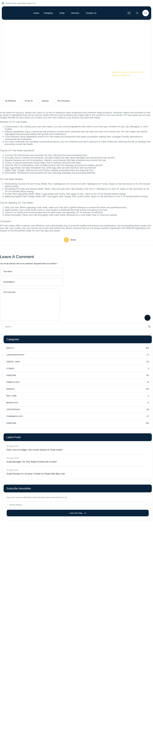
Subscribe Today (76, 513)
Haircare (45, 101)
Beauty (77, 348)
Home (114, 69)
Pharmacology (77, 416)
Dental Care (77, 362)
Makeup (77, 389)
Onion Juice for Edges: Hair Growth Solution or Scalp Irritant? (35, 450)
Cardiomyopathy (77, 355)
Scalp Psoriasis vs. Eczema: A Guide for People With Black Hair (36, 474)
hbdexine (12, 101)
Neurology (77, 402)
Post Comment (147, 318)
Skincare (77, 423)
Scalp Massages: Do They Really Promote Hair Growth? (32, 462)
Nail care (77, 396)
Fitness (77, 368)
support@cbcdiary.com (26, 3)
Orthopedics (77, 409)
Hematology (77, 382)
